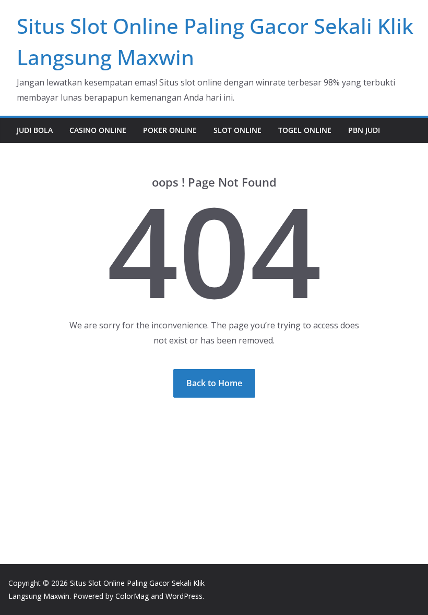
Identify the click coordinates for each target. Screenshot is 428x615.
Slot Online (237, 130)
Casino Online (97, 130)
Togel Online (304, 130)
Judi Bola (35, 130)
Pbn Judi (364, 130)
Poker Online (170, 130)
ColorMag (132, 596)
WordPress (184, 596)
